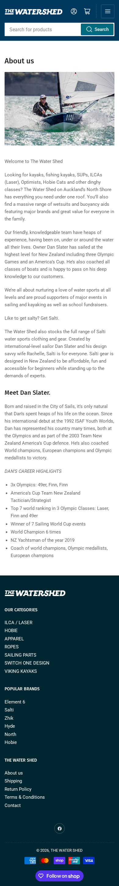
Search (102, 29)
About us (14, 773)
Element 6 (15, 702)
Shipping (13, 781)
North (10, 734)
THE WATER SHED (67, 850)
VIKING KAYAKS (21, 671)
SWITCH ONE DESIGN (27, 663)
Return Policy (18, 789)
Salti (9, 710)
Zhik (9, 718)
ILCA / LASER (18, 622)
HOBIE (11, 630)
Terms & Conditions (25, 797)
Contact (13, 805)
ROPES (12, 647)
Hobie (11, 742)
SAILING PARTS (20, 655)
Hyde (10, 726)
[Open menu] (107, 11)
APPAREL (14, 639)
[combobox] (59, 29)
